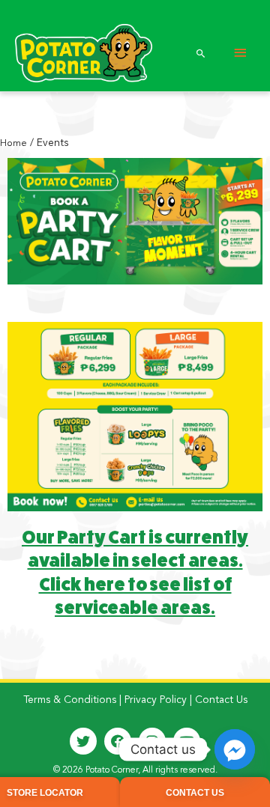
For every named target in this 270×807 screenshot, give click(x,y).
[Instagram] (152, 741)
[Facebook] (117, 741)
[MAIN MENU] (240, 53)
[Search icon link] (201, 53)
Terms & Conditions (69, 700)
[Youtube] (186, 741)
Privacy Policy (155, 700)
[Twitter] (83, 741)
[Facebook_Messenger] (234, 749)
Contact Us (221, 700)
